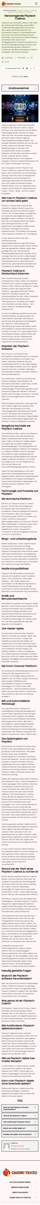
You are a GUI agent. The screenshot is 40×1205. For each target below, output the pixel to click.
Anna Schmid (17, 1146)
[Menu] (36, 3)
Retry (26, 76)
